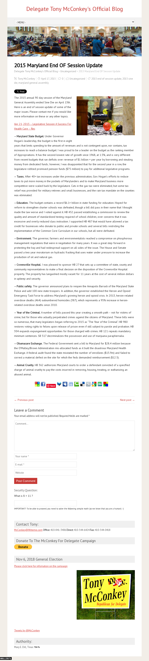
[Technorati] (76, 385)
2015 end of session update (106, 78)
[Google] (94, 385)
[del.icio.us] (82, 385)
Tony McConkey (26, 78)
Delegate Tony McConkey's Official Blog (74, 8)
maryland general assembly (33, 82)
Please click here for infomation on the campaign (41, 566)
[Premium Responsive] (105, 385)
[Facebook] (43, 385)
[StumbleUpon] (99, 385)
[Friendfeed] (70, 385)
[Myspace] (65, 385)
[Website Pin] (37, 385)
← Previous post (24, 400)
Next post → (127, 400)
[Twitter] (59, 385)
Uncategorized (77, 78)
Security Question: (26, 490)
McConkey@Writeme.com (28, 530)
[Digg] (88, 385)
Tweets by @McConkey (27, 630)
